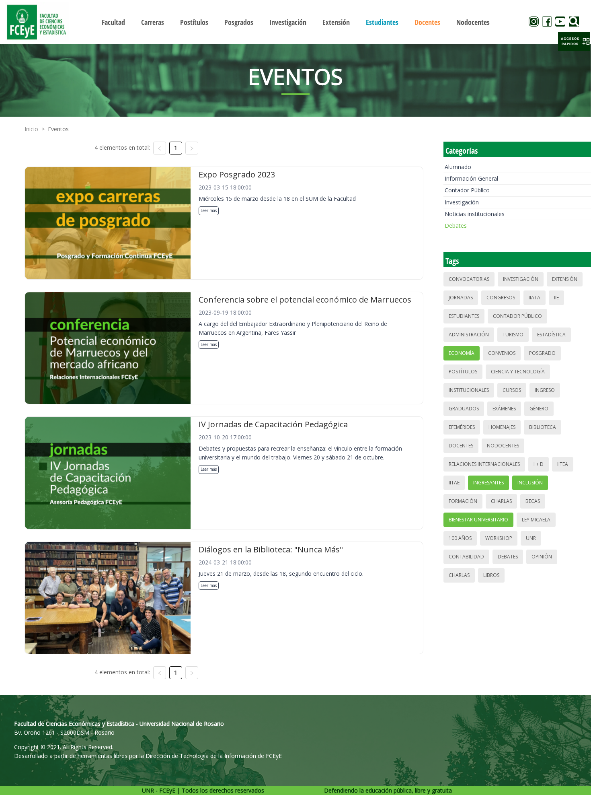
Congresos (500, 297)
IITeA (562, 464)
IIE (556, 297)
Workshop (498, 538)
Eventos (58, 129)
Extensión (564, 279)
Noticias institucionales (475, 214)
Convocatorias (469, 279)
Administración (469, 334)
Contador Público (467, 190)
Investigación (462, 202)
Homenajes (501, 427)
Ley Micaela (536, 519)
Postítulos (463, 371)
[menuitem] (113, 22)
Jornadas (461, 297)
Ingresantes (488, 482)
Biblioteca (542, 427)
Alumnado (458, 167)
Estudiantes (464, 316)
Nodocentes (503, 445)
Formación (463, 501)
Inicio (31, 129)
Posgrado (542, 353)
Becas (532, 501)
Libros (491, 575)
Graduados (464, 408)
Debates (456, 225)
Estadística (551, 334)
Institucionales (469, 390)
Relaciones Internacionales (484, 464)
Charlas (501, 501)
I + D (539, 464)
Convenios (501, 353)
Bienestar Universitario (478, 519)
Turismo (513, 334)
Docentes (461, 445)
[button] (574, 41)
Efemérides (462, 427)
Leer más (209, 210)
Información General (471, 178)
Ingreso (545, 390)
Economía (461, 353)
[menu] (295, 22)
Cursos (512, 390)
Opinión (541, 556)
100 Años (460, 538)
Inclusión (530, 482)
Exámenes (504, 408)
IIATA (534, 297)
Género (538, 408)
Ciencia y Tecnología (518, 371)
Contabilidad (466, 556)
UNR (531, 538)
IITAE (454, 482)
